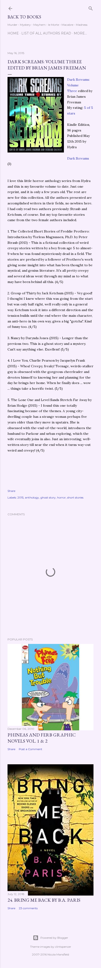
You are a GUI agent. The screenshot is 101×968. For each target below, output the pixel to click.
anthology (32, 497)
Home (13, 33)
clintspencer (63, 946)
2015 (20, 497)
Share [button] (11, 491)
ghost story (48, 497)
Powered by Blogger (54, 937)
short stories (75, 497)
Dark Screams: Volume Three (78, 85)
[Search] (90, 7)
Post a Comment (30, 749)
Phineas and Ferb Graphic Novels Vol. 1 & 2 (42, 738)
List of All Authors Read (46, 33)
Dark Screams (78, 158)
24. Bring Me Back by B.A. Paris (44, 900)
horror (61, 497)
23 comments (28, 908)
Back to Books (24, 17)
